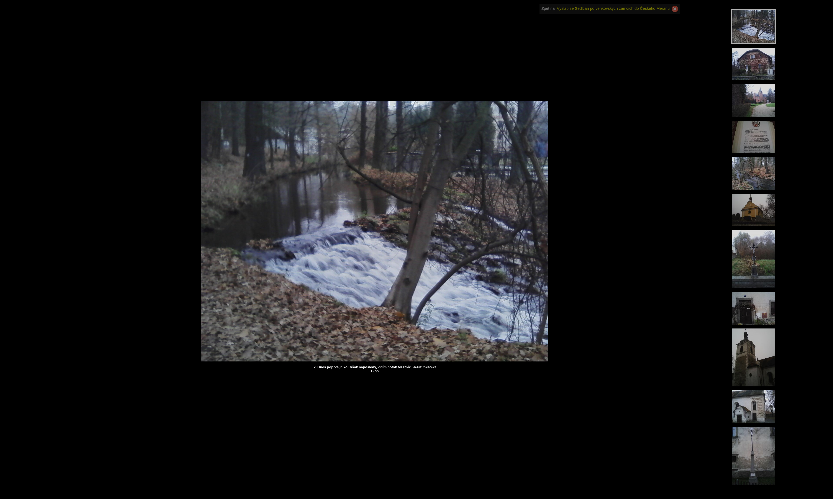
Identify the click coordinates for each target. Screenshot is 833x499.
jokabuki (429, 367)
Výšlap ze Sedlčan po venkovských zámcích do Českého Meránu (613, 8)
